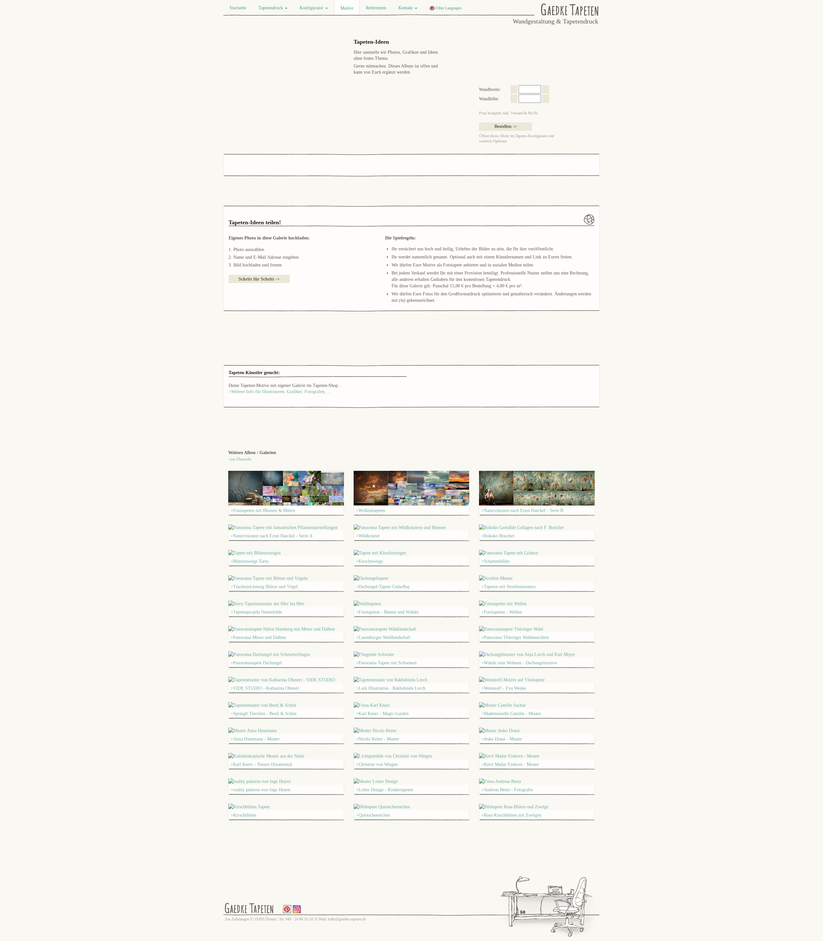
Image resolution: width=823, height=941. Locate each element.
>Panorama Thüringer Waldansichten (515, 637)
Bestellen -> (505, 126)
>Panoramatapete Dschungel (256, 662)
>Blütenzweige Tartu (249, 561)
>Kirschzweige (369, 561)
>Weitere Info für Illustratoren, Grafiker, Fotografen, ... (280, 391)
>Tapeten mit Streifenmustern (508, 586)
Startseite (238, 7)
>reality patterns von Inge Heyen (260, 789)
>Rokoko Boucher (497, 535)
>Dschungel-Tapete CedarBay (383, 586)
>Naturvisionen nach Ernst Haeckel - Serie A (271, 535)
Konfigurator (312, 7)
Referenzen (376, 7)
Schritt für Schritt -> (259, 279)
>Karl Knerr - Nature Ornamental (261, 764)
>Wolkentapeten (370, 510)
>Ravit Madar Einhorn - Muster (510, 764)
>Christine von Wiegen (377, 764)
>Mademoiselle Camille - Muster (511, 713)
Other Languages (448, 8)
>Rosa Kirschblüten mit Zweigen (511, 815)
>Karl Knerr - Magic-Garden (382, 713)
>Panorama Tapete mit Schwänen (386, 662)
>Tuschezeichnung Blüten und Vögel (264, 586)
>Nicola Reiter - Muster (377, 739)
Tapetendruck (271, 7)
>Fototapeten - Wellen (501, 612)
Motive (346, 8)
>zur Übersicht (239, 459)
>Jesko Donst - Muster (501, 739)
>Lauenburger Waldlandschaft (383, 637)
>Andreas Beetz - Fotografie (507, 789)
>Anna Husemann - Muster (255, 739)
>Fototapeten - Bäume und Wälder (387, 612)
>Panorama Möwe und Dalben (258, 637)
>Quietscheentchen (373, 815)
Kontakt (406, 7)
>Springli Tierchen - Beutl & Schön (263, 713)
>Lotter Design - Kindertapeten (384, 789)
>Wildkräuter (368, 535)
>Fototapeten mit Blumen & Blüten (263, 510)
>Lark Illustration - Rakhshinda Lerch (390, 688)
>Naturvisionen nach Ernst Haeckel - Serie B (522, 510)
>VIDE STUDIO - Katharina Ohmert (265, 688)
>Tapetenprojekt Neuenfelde (256, 612)
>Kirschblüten (243, 815)
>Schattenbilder (495, 561)
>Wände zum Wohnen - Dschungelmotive (519, 662)
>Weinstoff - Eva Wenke (503, 688)
